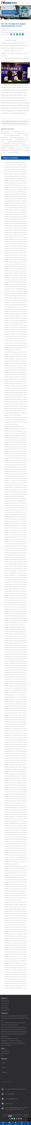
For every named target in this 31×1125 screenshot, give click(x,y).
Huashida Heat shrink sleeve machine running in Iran (16, 336)
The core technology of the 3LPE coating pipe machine (17, 331)
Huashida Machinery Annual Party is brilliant (14, 726)
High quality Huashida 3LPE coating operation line (16, 918)
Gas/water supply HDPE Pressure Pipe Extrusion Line (14, 1027)
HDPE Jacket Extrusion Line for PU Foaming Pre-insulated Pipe (15, 1019)
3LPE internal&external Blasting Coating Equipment (13, 1022)
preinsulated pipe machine (18, 131)
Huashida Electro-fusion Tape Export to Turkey (15, 730)
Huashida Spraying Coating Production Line (14, 624)
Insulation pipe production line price (9, 145)
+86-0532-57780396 (21, 1089)
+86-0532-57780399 (10, 1089)
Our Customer (4, 1005)
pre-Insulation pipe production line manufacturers (13, 143)
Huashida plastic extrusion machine (12, 900)
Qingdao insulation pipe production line (17, 141)
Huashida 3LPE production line (11, 864)
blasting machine (16, 150)
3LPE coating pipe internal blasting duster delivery (16, 568)
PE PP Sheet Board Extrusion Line (9, 1038)
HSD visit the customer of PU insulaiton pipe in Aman (16, 965)
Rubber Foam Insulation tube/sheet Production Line (13, 1029)
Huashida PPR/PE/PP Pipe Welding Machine (14, 877)
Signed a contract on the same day (12, 415)
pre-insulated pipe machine (21, 133)
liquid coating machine (13, 152)
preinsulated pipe (5, 131)
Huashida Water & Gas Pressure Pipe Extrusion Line (16, 879)
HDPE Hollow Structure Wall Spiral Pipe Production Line (14, 1031)
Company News (5, 1051)
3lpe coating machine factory (15, 148)
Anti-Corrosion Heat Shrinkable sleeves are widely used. (17, 895)
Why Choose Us (5, 1003)
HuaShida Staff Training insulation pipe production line (17, 949)
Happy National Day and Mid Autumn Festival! (15, 435)
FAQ (2, 1055)
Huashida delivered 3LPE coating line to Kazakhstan (16, 983)
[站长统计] (10, 1116)
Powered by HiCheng (17, 1116)
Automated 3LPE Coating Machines (12, 426)
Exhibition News (5, 1053)
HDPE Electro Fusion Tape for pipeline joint (11, 1040)
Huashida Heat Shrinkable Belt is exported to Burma (16, 897)
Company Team (5, 1007)
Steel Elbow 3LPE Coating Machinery (10, 1025)
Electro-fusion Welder (6, 1045)
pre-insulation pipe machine (17, 137)
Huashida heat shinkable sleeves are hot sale (15, 979)
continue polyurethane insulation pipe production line (16, 661)
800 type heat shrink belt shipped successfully (15, 410)
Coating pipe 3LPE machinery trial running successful (17, 417)
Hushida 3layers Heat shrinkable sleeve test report (16, 845)
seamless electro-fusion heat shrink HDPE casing (16, 507)
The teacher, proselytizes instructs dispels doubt (15, 929)
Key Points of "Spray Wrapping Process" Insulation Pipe (17, 458)
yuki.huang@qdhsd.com (11, 1098)
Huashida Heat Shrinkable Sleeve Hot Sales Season (16, 708)
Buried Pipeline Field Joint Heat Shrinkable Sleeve (13, 1043)
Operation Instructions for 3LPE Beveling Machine (16, 189)
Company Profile (5, 1001)
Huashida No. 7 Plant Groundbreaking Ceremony (16, 300)
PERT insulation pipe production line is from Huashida (17, 600)
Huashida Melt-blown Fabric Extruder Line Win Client (16, 645)
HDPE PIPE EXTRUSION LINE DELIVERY (14, 496)
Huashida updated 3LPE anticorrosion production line (17, 866)
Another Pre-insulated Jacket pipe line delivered (15, 528)
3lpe (19, 146)
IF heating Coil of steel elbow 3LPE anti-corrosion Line (17, 509)
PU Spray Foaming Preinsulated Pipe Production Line (14, 1016)
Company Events (5, 1010)
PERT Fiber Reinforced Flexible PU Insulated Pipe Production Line (13, 1035)
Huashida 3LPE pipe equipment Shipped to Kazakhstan (17, 322)
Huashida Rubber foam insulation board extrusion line (17, 749)
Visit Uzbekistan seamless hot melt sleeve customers (16, 422)
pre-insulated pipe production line (12, 135)
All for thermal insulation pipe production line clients (16, 523)
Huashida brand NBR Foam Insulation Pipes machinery (17, 334)
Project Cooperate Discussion (11, 424)
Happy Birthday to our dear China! (12, 349)
